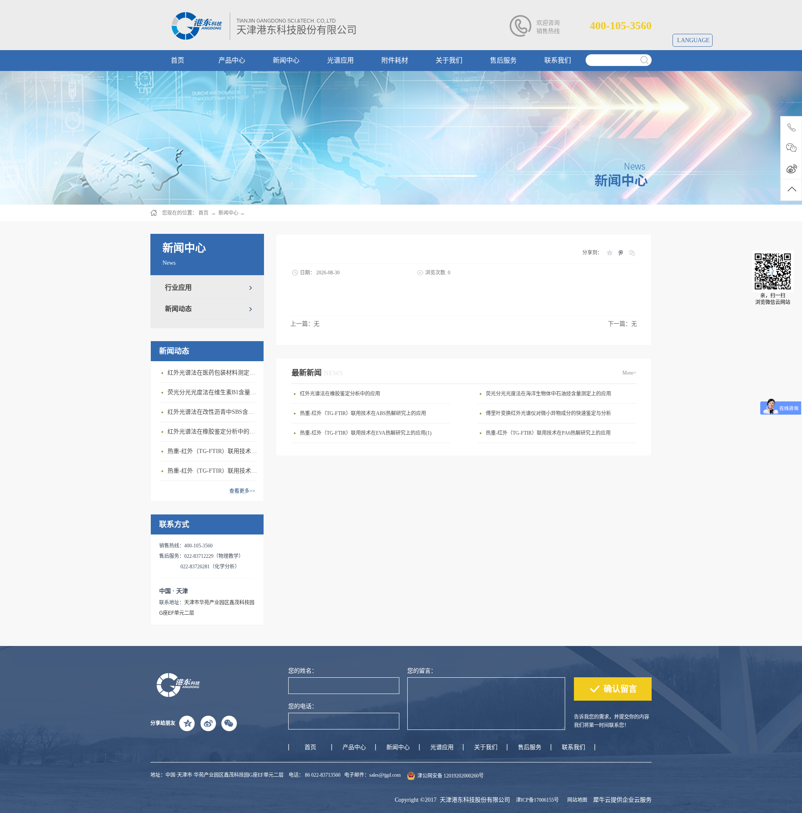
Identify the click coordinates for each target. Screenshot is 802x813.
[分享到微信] (631, 252)
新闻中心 (228, 213)
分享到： (592, 253)
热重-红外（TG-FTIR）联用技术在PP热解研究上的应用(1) (213, 471)
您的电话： (302, 706)
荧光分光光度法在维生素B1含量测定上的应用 (213, 392)
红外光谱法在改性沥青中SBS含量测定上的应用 (213, 412)
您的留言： (422, 671)
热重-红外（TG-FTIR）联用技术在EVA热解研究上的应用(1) (365, 433)
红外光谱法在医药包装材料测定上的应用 (213, 373)
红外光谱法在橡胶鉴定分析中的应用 (213, 431)
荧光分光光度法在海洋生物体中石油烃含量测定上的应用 (548, 394)
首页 (310, 747)
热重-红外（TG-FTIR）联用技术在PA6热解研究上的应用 (548, 433)
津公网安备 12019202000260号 (450, 776)
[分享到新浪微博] (208, 723)
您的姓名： (302, 671)
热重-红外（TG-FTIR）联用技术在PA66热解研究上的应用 (213, 451)
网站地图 (576, 800)
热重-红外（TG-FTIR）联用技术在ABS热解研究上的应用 (363, 413)
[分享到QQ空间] (609, 252)
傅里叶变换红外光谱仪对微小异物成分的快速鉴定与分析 (548, 413)
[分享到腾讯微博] (620, 252)
